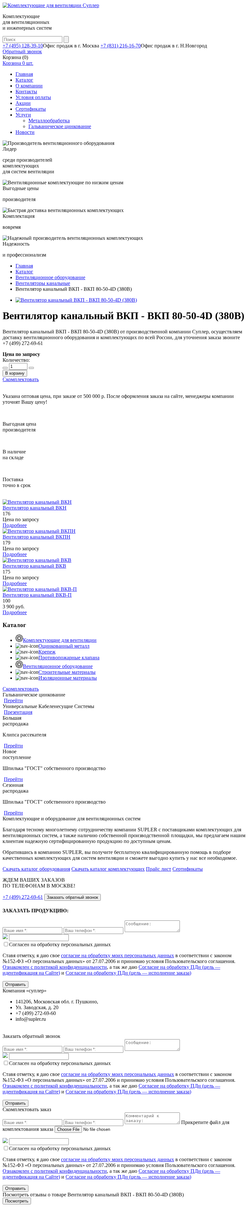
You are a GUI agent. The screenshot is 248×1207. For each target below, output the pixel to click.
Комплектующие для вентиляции (60, 640)
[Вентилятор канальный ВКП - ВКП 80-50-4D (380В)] (76, 300)
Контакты (26, 91)
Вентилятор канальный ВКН (35, 508)
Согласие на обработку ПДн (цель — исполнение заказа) (128, 973)
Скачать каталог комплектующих (108, 869)
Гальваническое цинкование (59, 126)
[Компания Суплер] (51, 5)
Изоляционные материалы (67, 678)
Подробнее (15, 525)
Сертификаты (31, 109)
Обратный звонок (22, 51)
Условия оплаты (33, 97)
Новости (25, 132)
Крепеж (47, 651)
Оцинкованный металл (63, 646)
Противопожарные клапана (68, 657)
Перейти (13, 700)
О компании (29, 85)
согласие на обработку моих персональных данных (117, 955)
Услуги (23, 114)
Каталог (24, 80)
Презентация (18, 712)
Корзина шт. (18, 63)
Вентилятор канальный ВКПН (36, 537)
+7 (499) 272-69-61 (23, 897)
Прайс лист (158, 869)
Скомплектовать (21, 379)
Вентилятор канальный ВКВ (34, 566)
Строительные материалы (67, 672)
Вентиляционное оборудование (58, 666)
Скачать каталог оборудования (36, 869)
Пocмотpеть (16, 1201)
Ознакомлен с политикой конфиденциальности (55, 967)
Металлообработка (49, 120)
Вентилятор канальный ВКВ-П (37, 595)
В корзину (15, 373)
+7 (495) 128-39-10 (23, 45)
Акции (23, 103)
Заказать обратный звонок (72, 897)
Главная (24, 74)
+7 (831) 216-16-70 (120, 45)
